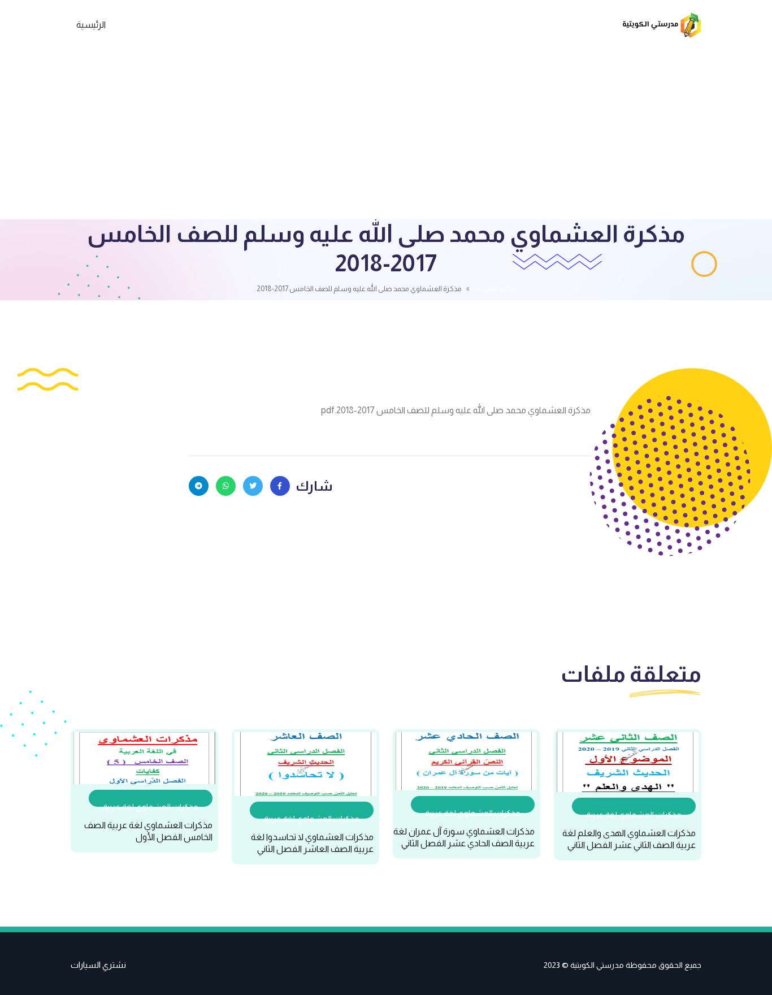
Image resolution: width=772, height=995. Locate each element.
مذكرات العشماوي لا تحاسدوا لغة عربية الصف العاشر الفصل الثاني (312, 843)
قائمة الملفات (494, 288)
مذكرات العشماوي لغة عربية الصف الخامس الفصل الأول (148, 831)
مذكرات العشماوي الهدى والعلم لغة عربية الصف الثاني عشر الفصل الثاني (629, 839)
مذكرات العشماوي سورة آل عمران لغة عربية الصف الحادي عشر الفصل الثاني (464, 837)
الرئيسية (91, 24)
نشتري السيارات (98, 965)
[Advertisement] (386, 134)
